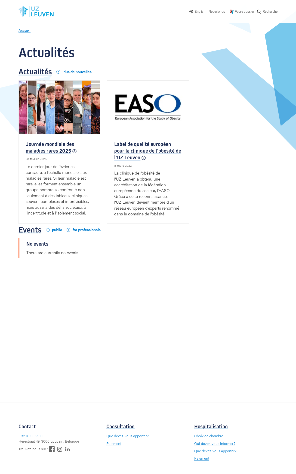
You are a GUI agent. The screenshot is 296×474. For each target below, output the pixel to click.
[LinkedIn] (67, 449)
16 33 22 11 (34, 435)
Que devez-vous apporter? (127, 435)
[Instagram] (59, 449)
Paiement (113, 443)
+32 (22, 435)
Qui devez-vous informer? (214, 443)
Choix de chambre (208, 435)
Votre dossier (244, 11)
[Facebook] (52, 449)
